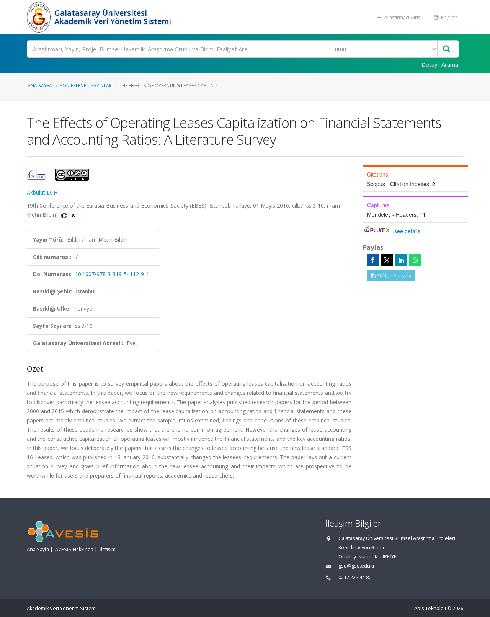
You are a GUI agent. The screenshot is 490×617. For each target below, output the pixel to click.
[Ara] (446, 49)
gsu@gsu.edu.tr (356, 566)
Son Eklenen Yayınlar (86, 85)
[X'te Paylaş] (387, 260)
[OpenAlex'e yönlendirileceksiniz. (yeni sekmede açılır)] (73, 214)
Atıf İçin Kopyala (393, 275)
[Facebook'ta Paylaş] (373, 260)
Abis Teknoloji (430, 608)
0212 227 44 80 (354, 577)
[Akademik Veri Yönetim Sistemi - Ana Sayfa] (39, 17)
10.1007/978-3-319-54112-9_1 (112, 274)
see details (407, 231)
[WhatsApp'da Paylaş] (415, 260)
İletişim (108, 549)
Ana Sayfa (40, 85)
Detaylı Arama (439, 64)
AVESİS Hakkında (74, 549)
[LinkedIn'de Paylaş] (401, 260)
